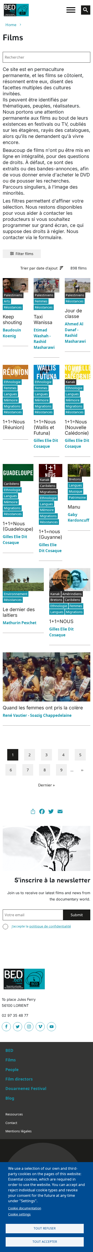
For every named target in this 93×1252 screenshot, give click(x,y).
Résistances (13, 307)
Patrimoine (77, 497)
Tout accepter (45, 1241)
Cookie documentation (24, 1208)
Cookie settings (19, 1214)
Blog (9, 1098)
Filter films (24, 253)
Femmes (41, 301)
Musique (75, 491)
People (12, 1069)
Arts (7, 301)
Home (10, 24)
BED (9, 1050)
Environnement (15, 594)
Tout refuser (45, 1228)
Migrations (12, 406)
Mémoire (11, 400)
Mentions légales (18, 1131)
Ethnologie (12, 382)
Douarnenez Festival (25, 1088)
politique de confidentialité (50, 926)
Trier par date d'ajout (39, 268)
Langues (10, 394)
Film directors (19, 1079)
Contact (11, 1123)
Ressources (14, 1114)
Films (10, 1059)
